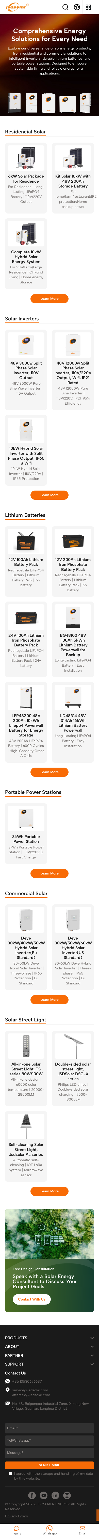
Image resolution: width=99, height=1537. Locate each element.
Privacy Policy (16, 1516)
